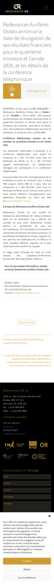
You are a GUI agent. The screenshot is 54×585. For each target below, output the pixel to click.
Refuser (27, 569)
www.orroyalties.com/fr (18, 200)
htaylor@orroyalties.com (26, 292)
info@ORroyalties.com (14, 433)
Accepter (27, 561)
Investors (8, 426)
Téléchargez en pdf (36, 91)
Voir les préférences (27, 577)
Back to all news (27, 322)
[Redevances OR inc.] (17, 8)
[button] (49, 516)
